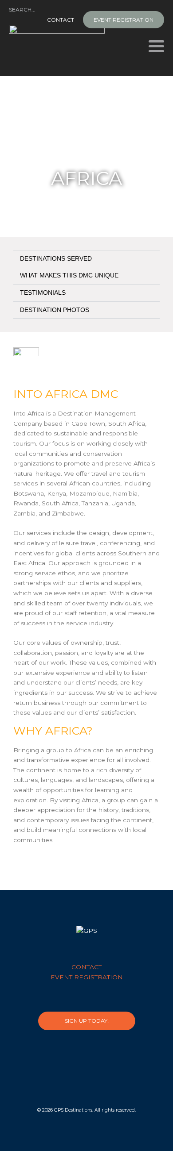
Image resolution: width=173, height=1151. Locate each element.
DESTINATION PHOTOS (54, 310)
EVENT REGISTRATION (123, 19)
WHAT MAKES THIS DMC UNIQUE (69, 275)
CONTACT (60, 19)
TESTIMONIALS (43, 292)
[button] (86, 258)
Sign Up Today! (87, 1020)
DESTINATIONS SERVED (56, 258)
